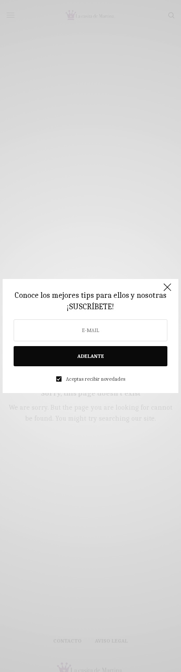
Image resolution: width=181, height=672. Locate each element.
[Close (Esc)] (167, 290)
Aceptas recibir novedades (95, 379)
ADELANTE (90, 356)
